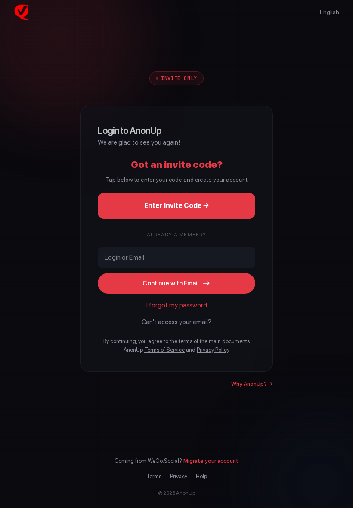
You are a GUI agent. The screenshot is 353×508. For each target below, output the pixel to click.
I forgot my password (176, 305)
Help (201, 476)
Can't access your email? (176, 322)
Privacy (178, 476)
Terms (153, 476)
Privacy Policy (213, 350)
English (329, 12)
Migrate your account (210, 461)
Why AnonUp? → (252, 384)
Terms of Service (164, 350)
